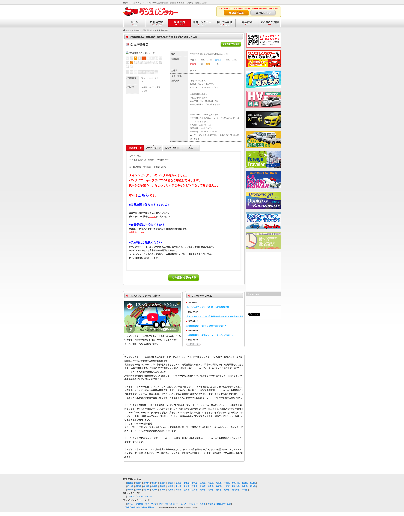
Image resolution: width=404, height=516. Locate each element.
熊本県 (219, 490)
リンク (183, 504)
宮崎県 (227, 490)
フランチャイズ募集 (196, 504)
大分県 (211, 490)
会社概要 (139, 504)
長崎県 (202, 490)
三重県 (194, 486)
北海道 (130, 483)
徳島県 (162, 490)
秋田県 (154, 483)
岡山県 (253, 486)
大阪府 (227, 486)
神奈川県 (236, 483)
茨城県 (202, 483)
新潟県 (245, 483)
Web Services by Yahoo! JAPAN (139, 507)
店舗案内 (137, 30)
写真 (190, 148)
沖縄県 (245, 490)
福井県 (154, 486)
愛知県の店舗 (148, 30)
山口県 (146, 490)
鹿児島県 (236, 490)
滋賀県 (186, 486)
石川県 (130, 486)
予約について (135, 148)
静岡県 (170, 486)
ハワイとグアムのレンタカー (139, 496)
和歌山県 (236, 486)
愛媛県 (170, 490)
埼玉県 (211, 483)
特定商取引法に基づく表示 (219, 504)
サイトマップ (151, 504)
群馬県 (194, 483)
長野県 (138, 486)
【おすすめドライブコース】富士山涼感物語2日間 (207, 307)
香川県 (154, 490)
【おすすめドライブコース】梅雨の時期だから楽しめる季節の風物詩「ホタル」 (220, 316)
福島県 (178, 483)
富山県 (253, 483)
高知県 (178, 490)
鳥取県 (245, 486)
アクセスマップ (153, 148)
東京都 (219, 483)
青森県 (138, 483)
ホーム (128, 30)
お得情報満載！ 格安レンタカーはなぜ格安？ (206, 326)
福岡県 (186, 490)
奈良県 (211, 486)
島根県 (130, 490)
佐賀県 (194, 490)
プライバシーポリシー (168, 504)
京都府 (202, 486)
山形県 (162, 483)
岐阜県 (146, 486)
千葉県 (227, 483)
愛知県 (178, 486)
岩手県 (146, 483)
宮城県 (170, 483)
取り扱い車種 (172, 148)
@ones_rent (253, 294)
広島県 (138, 490)
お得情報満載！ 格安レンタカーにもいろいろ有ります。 (211, 335)
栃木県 (186, 483)
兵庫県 (219, 486)
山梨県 (162, 486)
